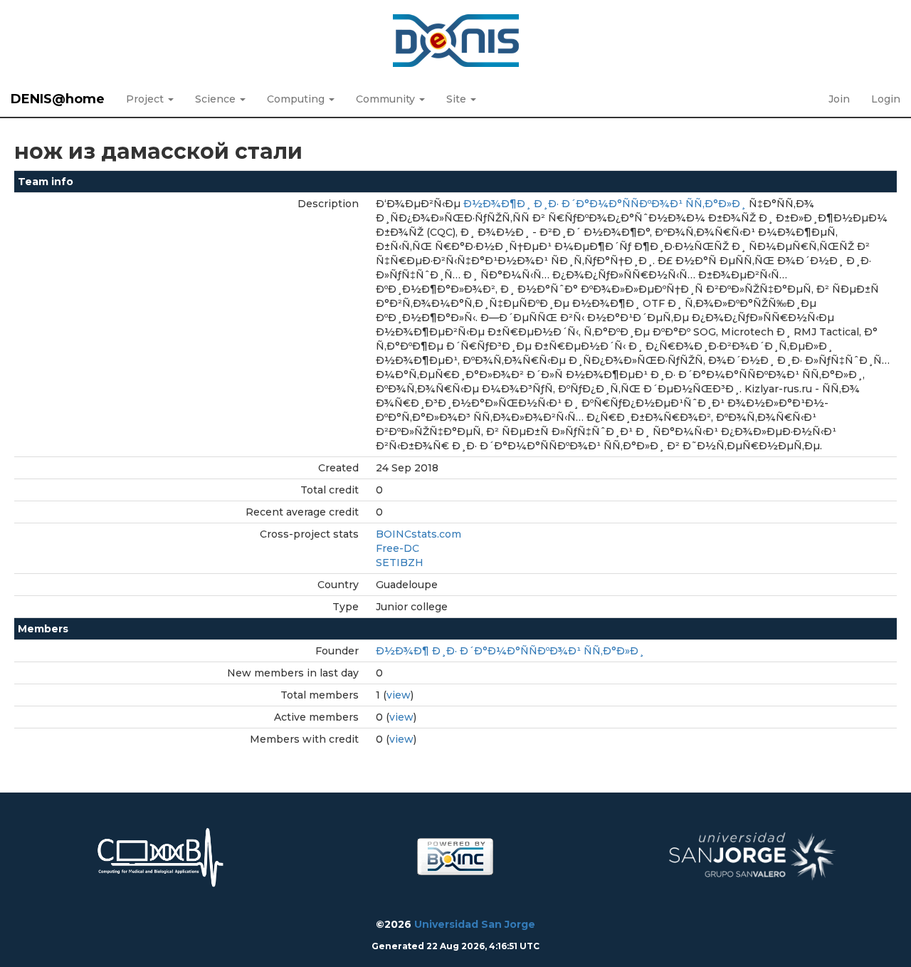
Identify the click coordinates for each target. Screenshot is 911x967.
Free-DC (397, 548)
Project (146, 99)
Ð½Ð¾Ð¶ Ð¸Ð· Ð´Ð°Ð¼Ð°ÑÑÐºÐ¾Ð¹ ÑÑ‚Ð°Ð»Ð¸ (510, 650)
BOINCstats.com (418, 534)
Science (216, 99)
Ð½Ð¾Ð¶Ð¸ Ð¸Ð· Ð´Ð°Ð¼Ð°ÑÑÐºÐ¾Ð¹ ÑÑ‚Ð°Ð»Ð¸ (604, 203)
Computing (297, 99)
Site (457, 99)
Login (885, 99)
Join (839, 99)
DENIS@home (58, 99)
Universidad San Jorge (474, 924)
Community (387, 99)
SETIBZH (399, 562)
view (398, 695)
